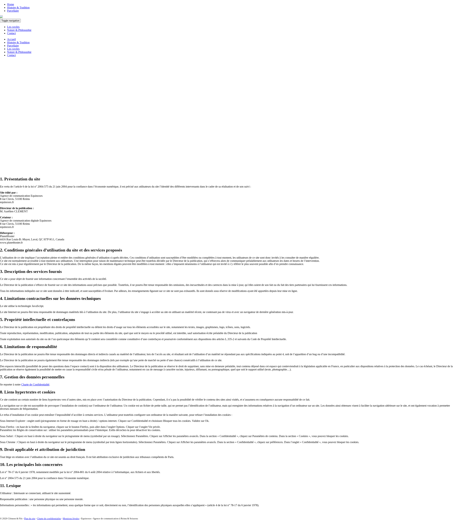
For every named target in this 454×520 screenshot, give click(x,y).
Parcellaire (13, 10)
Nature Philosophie (19, 30)
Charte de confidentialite (49, 518)
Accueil (11, 39)
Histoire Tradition (18, 7)
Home (10, 4)
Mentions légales (71, 518)
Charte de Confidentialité (35, 384)
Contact (11, 33)
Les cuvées (13, 26)
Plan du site (29, 518)
